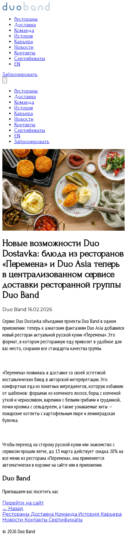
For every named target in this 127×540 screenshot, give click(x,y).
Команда (24, 30)
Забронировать (20, 74)
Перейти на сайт (23, 503)
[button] (4, 80)
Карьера (23, 41)
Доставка (25, 25)
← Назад (12, 508)
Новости (23, 47)
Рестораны (26, 19)
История (23, 36)
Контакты (24, 53)
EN (17, 64)
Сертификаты (29, 58)
